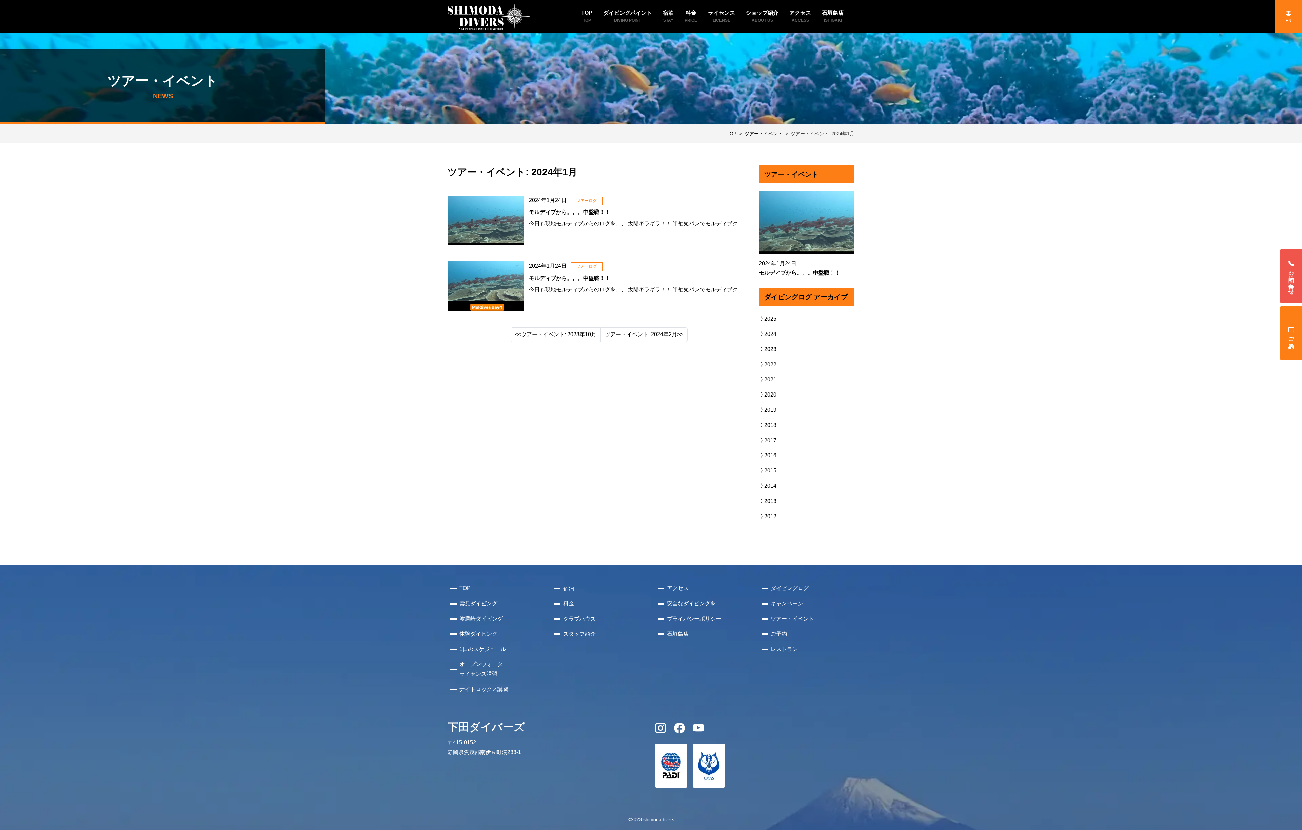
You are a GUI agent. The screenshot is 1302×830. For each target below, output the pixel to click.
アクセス (678, 588)
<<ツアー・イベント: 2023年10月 (555, 334)
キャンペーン (787, 603)
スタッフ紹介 (579, 634)
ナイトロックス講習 (483, 689)
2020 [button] (770, 395)
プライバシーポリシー (694, 619)
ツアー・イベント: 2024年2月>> (644, 334)
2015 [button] (770, 470)
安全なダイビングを (691, 603)
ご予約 (1291, 336)
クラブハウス (579, 619)
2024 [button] (770, 334)
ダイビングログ (790, 588)
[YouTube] (698, 730)
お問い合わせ (1291, 279)
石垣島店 (678, 634)
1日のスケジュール (482, 649)
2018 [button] (770, 425)
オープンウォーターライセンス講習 (483, 669)
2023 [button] (770, 349)
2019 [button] (770, 410)
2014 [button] (770, 486)
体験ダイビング (478, 634)
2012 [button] (770, 516)
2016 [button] (770, 455)
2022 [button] (770, 364)
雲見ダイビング (478, 603)
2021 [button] (770, 379)
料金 (568, 603)
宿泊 (568, 588)
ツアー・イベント (764, 133)
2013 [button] (770, 501)
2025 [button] (770, 319)
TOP (731, 133)
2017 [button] (770, 440)
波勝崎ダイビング (481, 619)
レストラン (784, 649)
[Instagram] (660, 730)
